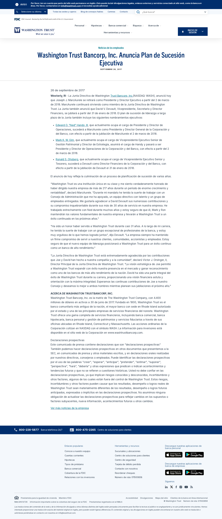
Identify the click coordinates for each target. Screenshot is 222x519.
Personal (79, 25)
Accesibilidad (132, 498)
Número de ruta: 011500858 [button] (128, 477)
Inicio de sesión (192, 31)
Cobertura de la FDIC (75, 473)
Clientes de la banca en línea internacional (189, 498)
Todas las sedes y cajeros (64, 12)
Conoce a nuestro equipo (77, 451)
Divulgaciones (146, 498)
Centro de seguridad (125, 460)
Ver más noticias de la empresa (70, 408)
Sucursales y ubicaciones (127, 451)
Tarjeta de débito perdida (128, 464)
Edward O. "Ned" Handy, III (72, 125)
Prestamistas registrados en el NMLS (105, 502)
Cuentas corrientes (74, 455)
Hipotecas (96, 25)
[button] (71, 6)
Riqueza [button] (137, 25)
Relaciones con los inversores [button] (80, 477)
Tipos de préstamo (74, 464)
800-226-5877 (29, 429)
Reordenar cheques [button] (125, 473)
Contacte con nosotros (126, 468)
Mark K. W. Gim (65, 140)
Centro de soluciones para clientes (132, 455)
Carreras (111, 12)
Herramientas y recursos (117, 32)
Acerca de (153, 25)
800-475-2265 (86, 429)
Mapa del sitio (161, 498)
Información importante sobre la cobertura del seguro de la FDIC (58, 502)
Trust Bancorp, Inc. (121, 95)
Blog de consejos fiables (92, 12)
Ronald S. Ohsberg (67, 159)
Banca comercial (117, 25)
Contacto (124, 12)
